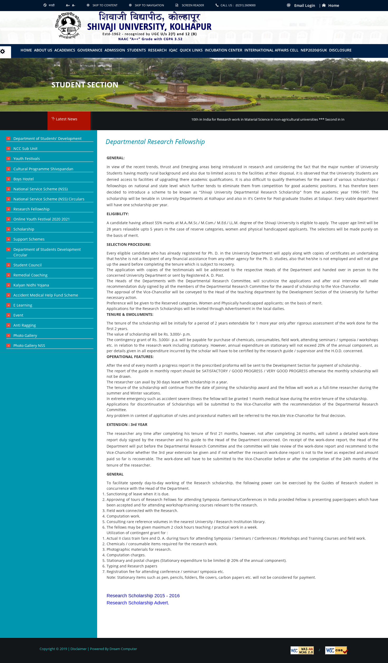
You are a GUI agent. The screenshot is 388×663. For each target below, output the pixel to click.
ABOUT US (43, 50)
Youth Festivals (26, 158)
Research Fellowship (31, 208)
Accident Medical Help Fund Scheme (45, 295)
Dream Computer (123, 648)
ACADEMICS (64, 50)
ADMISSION (115, 50)
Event (18, 315)
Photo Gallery (25, 335)
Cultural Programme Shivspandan (43, 168)
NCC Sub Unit (25, 148)
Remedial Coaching (30, 275)
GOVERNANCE (89, 50)
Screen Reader (193, 5)
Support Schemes (29, 239)
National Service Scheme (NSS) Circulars (48, 198)
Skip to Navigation (149, 5)
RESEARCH (157, 50)
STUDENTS (136, 50)
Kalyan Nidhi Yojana (31, 285)
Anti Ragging (24, 325)
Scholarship (23, 229)
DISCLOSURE (340, 50)
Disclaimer (78, 648)
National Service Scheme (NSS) (40, 188)
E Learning (22, 305)
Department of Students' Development (47, 138)
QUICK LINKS (191, 50)
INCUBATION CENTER (223, 50)
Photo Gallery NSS (29, 345)
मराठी (51, 5)
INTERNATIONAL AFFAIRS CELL (271, 50)
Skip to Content (105, 5)
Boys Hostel (23, 178)
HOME (26, 50)
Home (333, 5)
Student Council (27, 264)
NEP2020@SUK (314, 50)
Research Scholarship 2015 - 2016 (143, 595)
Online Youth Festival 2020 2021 (41, 219)
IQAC (173, 50)
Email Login (304, 5)
